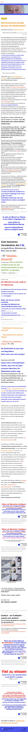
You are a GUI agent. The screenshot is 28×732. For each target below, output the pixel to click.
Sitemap (12, 728)
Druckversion (6, 728)
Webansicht (23, 730)
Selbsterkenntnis (18, 29)
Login (25, 728)
